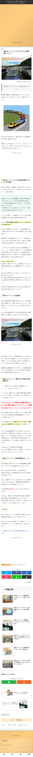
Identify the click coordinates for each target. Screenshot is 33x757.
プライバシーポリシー (7, 745)
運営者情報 (4, 740)
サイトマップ (5, 749)
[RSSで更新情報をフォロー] (24, 682)
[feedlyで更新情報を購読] (9, 682)
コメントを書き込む (16, 720)
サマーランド (23, 564)
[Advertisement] (16, 22)
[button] (29, 377)
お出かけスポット (7, 564)
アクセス (15, 564)
